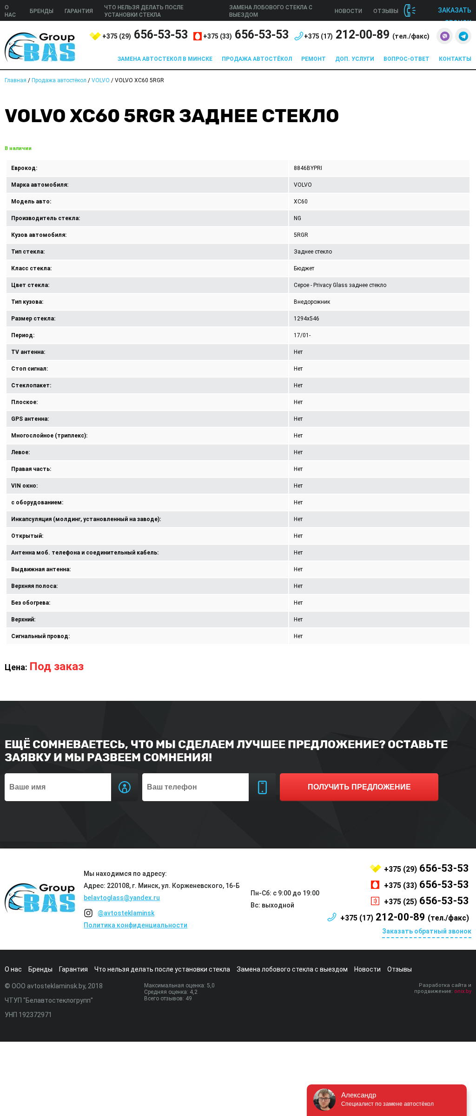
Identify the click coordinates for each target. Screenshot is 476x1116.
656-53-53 (145, 34)
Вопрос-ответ (406, 59)
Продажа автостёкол (257, 59)
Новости (348, 11)
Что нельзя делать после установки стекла (162, 969)
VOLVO (101, 80)
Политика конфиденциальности (135, 925)
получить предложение (359, 787)
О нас (13, 969)
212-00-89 (367, 34)
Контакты (455, 59)
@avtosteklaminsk (126, 913)
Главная (15, 80)
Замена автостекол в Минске (165, 59)
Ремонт (313, 59)
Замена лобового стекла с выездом (292, 969)
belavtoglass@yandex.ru (122, 897)
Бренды (41, 11)
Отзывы (385, 11)
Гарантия (79, 11)
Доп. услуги (354, 59)
